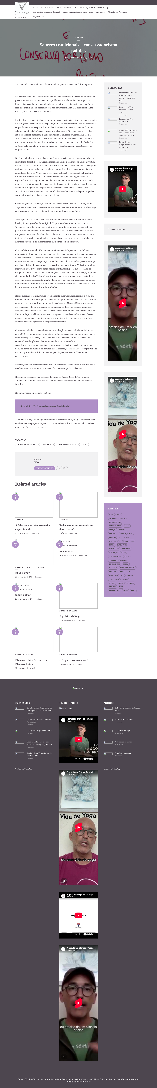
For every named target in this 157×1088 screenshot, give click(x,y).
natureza (113, 560)
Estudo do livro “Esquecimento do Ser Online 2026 (127, 144)
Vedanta (112, 587)
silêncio (130, 575)
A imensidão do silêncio (123, 742)
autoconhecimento (27, 444)
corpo (126, 526)
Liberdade (46, 444)
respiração (125, 572)
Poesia (125, 564)
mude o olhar (23, 594)
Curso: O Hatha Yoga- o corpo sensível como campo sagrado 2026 (128, 132)
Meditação (113, 552)
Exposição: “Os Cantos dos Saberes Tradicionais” (45, 406)
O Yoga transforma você (73, 660)
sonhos (125, 579)
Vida (121, 587)
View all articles (44, 468)
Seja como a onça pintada (124, 719)
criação (112, 530)
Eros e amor (22, 572)
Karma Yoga (114, 549)
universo (130, 583)
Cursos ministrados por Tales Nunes (78, 12)
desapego (113, 533)
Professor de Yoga (127, 568)
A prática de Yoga (69, 616)
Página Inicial (38, 16)
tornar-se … (66, 551)
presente (113, 568)
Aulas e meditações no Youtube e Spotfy (91, 7)
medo (123, 552)
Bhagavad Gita (115, 522)
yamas (125, 591)
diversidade (124, 537)
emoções (112, 541)
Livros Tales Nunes (63, 7)
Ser (122, 575)
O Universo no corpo (122, 730)
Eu (120, 541)
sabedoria (113, 575)
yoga (83, 444)
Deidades (123, 530)
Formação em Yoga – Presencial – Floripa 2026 (127, 109)
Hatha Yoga (122, 545)
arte (119, 514)
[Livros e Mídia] (65, 709)
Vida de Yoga (114, 591)
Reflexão (113, 572)
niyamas (123, 560)
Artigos (78, 37)
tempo (120, 583)
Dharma (112, 537)
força (111, 545)
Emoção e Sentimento (123, 753)
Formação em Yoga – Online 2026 (39, 730)
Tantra (112, 583)
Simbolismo (114, 579)
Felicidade (129, 541)
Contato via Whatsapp (117, 12)
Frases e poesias (35, 567)
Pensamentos (114, 564)
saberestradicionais (66, 444)
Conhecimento (115, 526)
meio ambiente (115, 556)
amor (111, 514)
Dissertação (100, 12)
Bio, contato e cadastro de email (46, 12)
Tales (67, 58)
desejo (123, 533)
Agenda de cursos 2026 (43, 7)
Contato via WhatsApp (116, 229)
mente (126, 556)
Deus (131, 533)
